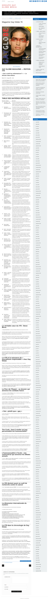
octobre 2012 (38, 465)
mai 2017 (37, 350)
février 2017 (38, 357)
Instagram (40, 1)
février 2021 (38, 262)
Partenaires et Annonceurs (33, 13)
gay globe (7, 562)
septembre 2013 (38, 441)
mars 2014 (37, 428)
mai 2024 (37, 180)
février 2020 (38, 288)
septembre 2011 (38, 493)
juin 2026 (37, 126)
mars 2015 (37, 402)
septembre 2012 (38, 467)
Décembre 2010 (38, 512)
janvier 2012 (38, 484)
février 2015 (38, 404)
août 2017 (37, 344)
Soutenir (15, 14)
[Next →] (30, 565)
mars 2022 (37, 236)
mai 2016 (37, 374)
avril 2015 (37, 400)
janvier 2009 (38, 562)
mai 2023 (37, 206)
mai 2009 (37, 553)
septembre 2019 (38, 294)
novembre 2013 (38, 437)
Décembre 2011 (38, 486)
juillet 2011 (37, 497)
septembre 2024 (38, 171)
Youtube (39, 1)
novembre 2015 (38, 387)
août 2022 (37, 225)
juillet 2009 (37, 549)
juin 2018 (37, 322)
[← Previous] (3, 565)
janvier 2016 (38, 383)
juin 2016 (37, 372)
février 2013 (38, 456)
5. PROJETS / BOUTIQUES (40, 60)
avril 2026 (37, 130)
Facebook (30, 1)
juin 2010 (37, 525)
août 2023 (37, 199)
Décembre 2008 (38, 564)
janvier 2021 (38, 264)
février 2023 (38, 212)
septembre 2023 (38, 197)
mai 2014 (37, 424)
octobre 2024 (38, 169)
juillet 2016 (37, 370)
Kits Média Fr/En (18, 13)
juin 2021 (37, 253)
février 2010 (38, 534)
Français (9, 1)
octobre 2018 (38, 314)
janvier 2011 (38, 510)
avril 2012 (37, 478)
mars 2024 (37, 184)
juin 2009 (37, 551)
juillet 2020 (37, 277)
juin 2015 (37, 396)
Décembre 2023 (38, 191)
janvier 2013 (38, 458)
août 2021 (37, 249)
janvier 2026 (38, 137)
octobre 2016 (38, 363)
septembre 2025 (38, 145)
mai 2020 (37, 281)
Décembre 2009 (38, 538)
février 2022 (38, 238)
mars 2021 (37, 260)
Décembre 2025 (38, 139)
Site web (6, 589)
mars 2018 (37, 329)
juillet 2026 (37, 124)
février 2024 (38, 186)
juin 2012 (37, 473)
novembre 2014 (38, 411)
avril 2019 (37, 301)
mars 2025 (37, 158)
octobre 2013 (38, 439)
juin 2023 (37, 204)
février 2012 (38, 482)
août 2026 (37, 122)
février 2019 (38, 305)
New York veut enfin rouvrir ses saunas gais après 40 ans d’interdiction (40, 107)
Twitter (32, 1)
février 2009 (38, 560)
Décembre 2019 (38, 290)
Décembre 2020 (38, 266)
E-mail (44, 1)
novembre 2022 (38, 219)
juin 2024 (37, 178)
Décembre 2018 (38, 309)
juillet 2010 (37, 523)
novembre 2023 (38, 193)
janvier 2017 (38, 359)
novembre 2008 (38, 566)
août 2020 (37, 275)
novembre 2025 (38, 141)
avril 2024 (37, 182)
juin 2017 (37, 348)
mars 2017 (37, 355)
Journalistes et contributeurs (9, 13)
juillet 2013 (37, 445)
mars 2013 (37, 454)
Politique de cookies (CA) (8, 14)
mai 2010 (37, 527)
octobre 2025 (38, 143)
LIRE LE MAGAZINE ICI (16, 66)
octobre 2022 (38, 221)
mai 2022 (37, 232)
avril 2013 (37, 452)
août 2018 (37, 318)
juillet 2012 (37, 471)
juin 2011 (37, 499)
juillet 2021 (37, 251)
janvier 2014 (38, 432)
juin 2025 (37, 152)
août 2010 (37, 521)
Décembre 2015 (38, 385)
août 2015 (37, 391)
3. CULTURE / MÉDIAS (39, 39)
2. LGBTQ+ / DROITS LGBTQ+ (40, 31)
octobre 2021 (38, 245)
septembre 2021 (38, 247)
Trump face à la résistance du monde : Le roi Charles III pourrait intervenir (40, 88)
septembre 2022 (38, 223)
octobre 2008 (38, 568)
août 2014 (37, 417)
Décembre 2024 (38, 165)
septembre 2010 (38, 519)
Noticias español (41, 26)
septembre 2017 (38, 342)
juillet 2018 (37, 320)
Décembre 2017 (38, 335)
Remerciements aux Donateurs (40, 72)
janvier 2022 (38, 240)
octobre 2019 (38, 292)
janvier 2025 (38, 163)
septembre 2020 (38, 273)
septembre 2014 (38, 415)
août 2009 (37, 547)
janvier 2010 (38, 536)
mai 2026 (37, 128)
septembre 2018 (38, 316)
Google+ (33, 1)
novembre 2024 (38, 167)
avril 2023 (37, 208)
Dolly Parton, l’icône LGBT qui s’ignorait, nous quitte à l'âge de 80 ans (41, 103)
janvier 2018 (38, 333)
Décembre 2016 (38, 361)
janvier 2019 (38, 307)
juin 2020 (37, 279)
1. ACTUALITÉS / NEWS (39, 21)
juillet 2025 (37, 150)
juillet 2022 (37, 227)
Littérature (40, 40)
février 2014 (38, 430)
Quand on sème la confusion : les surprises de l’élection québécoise (40, 84)
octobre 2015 (38, 389)
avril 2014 (37, 426)
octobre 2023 (38, 195)
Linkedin (37, 1)
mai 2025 (37, 154)
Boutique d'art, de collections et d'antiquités (41, 63)
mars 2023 (37, 210)
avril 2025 (37, 156)
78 (4, 562)
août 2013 (37, 443)
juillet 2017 (37, 346)
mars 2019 (37, 303)
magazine (10, 562)
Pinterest (35, 1)
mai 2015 (37, 398)
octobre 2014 (38, 413)
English (12, 1)
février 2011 (37, 508)
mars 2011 (37, 506)
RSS (42, 1)
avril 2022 (37, 234)
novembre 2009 (38, 540)
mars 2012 (37, 480)
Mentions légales (25, 13)
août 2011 (37, 495)
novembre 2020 (38, 268)
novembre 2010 (38, 514)
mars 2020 (37, 286)
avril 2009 (37, 555)
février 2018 (38, 331)
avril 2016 (37, 376)
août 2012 (37, 469)
